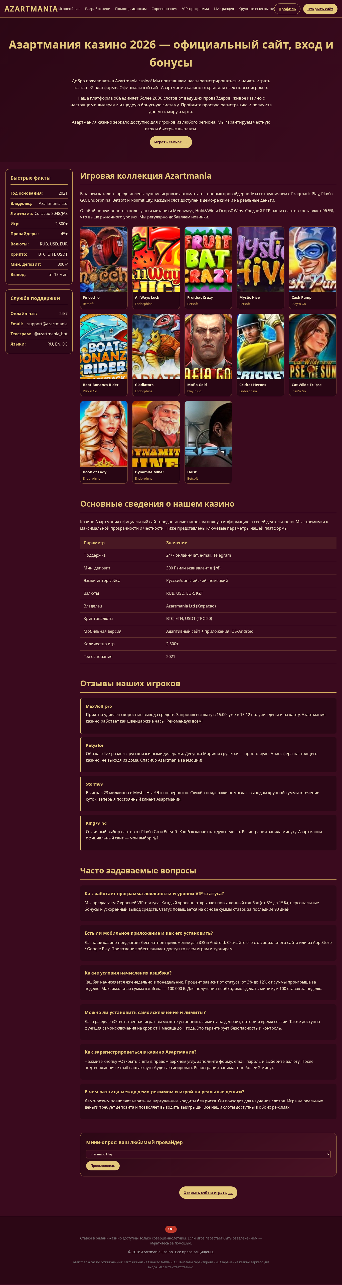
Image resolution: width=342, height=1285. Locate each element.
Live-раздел (224, 8)
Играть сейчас (168, 142)
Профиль (287, 9)
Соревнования (164, 8)
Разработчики (97, 8)
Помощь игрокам (131, 8)
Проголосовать (103, 1166)
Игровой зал (69, 8)
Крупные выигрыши (256, 8)
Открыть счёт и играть (205, 1192)
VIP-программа (195, 8)
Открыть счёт (320, 9)
